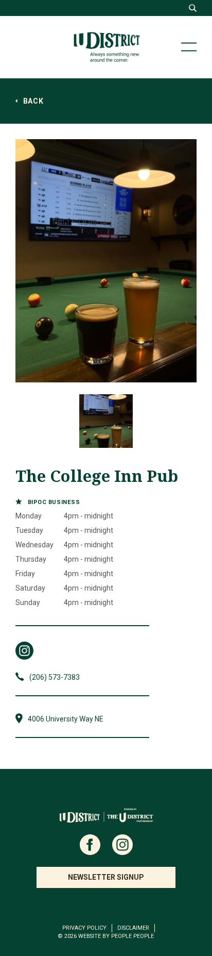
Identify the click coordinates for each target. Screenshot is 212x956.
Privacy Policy (84, 928)
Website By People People (116, 936)
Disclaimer (133, 928)
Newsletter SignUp (106, 877)
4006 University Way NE (65, 719)
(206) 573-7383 (54, 677)
